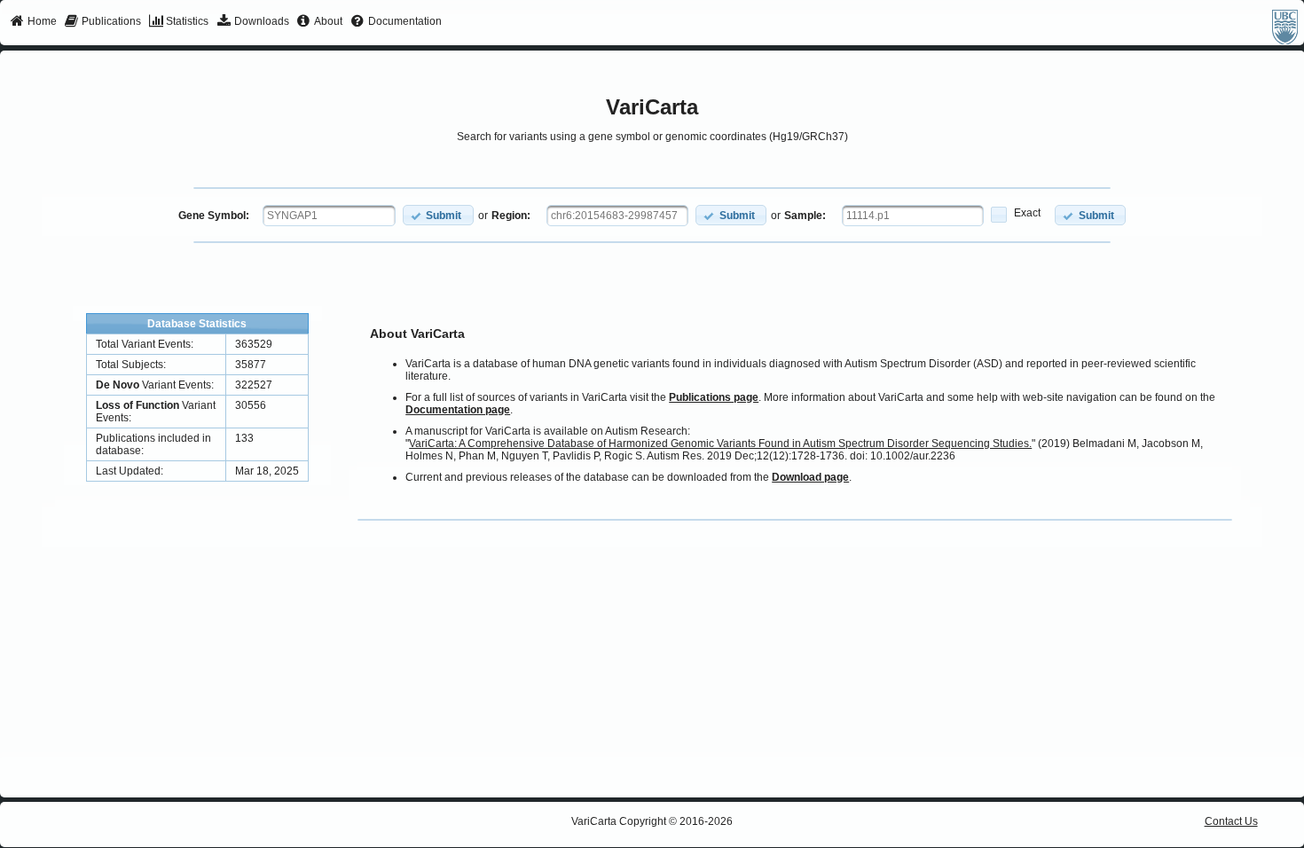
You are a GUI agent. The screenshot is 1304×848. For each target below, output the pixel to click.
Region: (510, 215)
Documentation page (457, 410)
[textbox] (329, 215)
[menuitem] (33, 22)
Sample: (805, 215)
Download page (810, 477)
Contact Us (1231, 821)
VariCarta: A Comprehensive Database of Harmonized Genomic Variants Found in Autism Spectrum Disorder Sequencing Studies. (720, 443)
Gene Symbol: (213, 215)
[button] (438, 215)
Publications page (713, 397)
